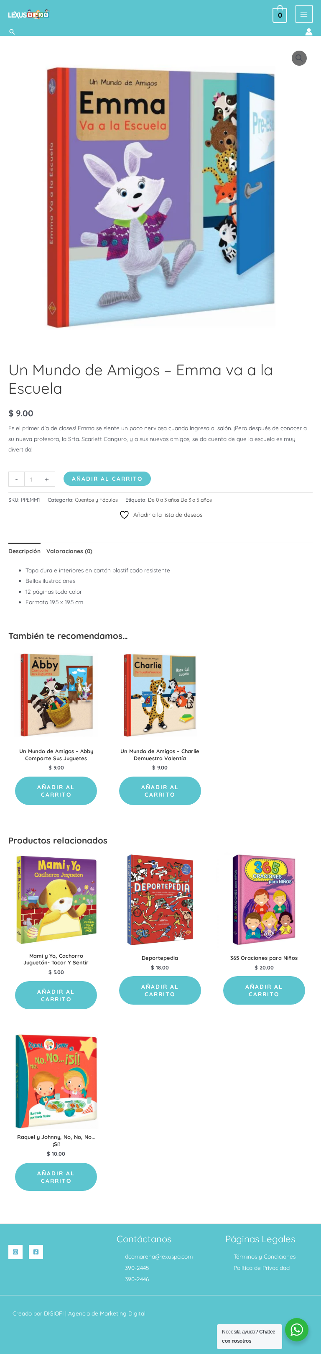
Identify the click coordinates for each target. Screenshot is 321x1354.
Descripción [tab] (24, 550)
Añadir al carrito (107, 478)
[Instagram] (15, 1252)
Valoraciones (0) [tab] (69, 550)
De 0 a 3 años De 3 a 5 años (180, 500)
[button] (12, 32)
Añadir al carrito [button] (56, 790)
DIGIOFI (54, 1313)
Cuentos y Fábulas (96, 500)
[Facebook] (36, 1252)
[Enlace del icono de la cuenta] (309, 32)
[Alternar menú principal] (304, 14)
